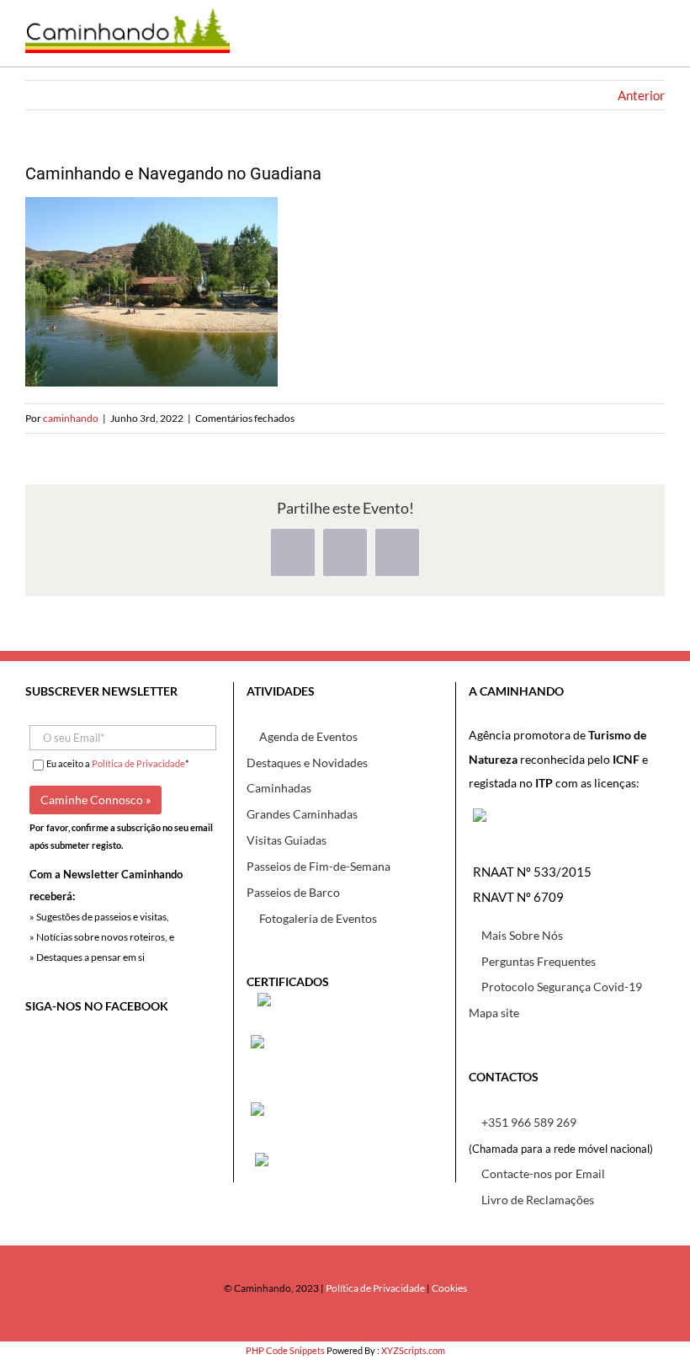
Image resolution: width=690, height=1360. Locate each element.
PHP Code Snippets (285, 1350)
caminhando (70, 418)
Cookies (449, 1288)
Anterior (641, 95)
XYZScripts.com (413, 1350)
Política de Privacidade (138, 763)
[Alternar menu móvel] (652, 41)
